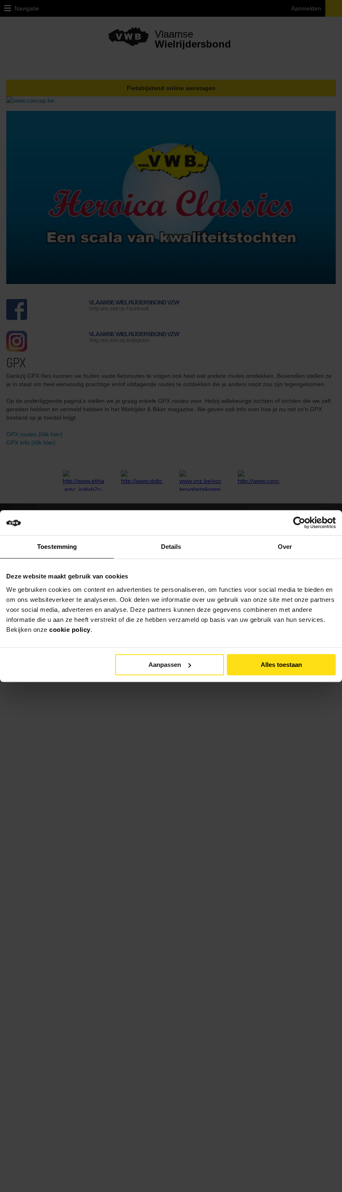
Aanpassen (164, 664)
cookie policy (70, 629)
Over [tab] (285, 546)
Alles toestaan (281, 664)
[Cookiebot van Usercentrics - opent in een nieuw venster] (306, 522)
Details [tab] (171, 546)
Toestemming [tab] (57, 546)
